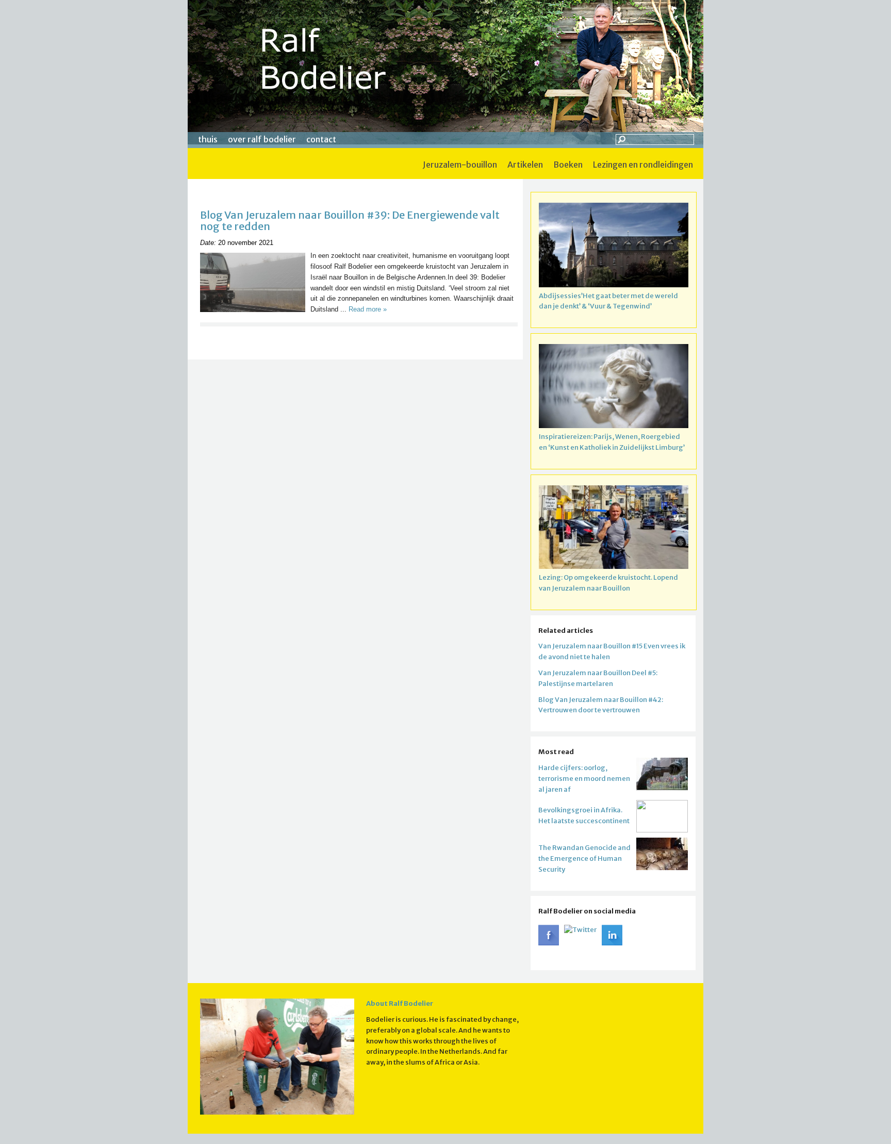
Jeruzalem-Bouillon (460, 164)
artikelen (525, 164)
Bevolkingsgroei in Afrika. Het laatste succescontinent (584, 815)
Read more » (368, 309)
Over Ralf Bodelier (262, 139)
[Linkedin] (612, 943)
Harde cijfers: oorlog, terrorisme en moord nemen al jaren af (584, 778)
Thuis (208, 139)
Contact (321, 139)
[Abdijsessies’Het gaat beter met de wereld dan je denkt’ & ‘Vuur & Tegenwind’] (613, 246)
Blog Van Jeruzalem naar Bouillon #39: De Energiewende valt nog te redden (350, 220)
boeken (568, 164)
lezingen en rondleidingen (643, 164)
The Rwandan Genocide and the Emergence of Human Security (584, 858)
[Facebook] (548, 943)
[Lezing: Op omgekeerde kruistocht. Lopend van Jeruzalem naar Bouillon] (613, 529)
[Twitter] (580, 929)
